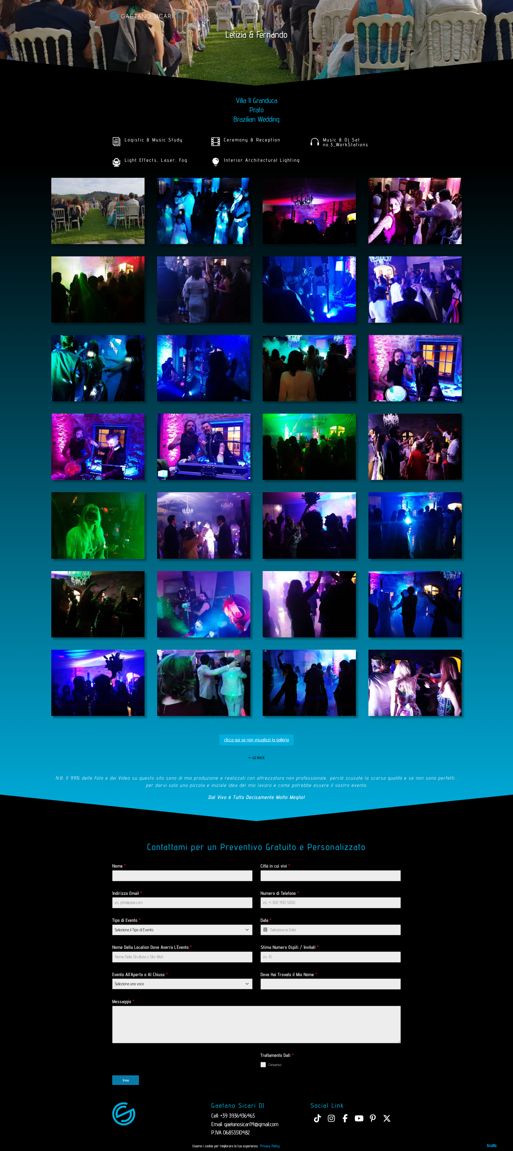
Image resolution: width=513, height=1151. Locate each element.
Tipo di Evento (126, 920)
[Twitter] (387, 1118)
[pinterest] (373, 1118)
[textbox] (177, 930)
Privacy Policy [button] (270, 1146)
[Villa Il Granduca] (98, 244)
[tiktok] (317, 1118)
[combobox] (182, 930)
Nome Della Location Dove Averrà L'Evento (152, 947)
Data (266, 920)
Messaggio (123, 1001)
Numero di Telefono (280, 893)
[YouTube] (359, 1118)
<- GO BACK (256, 758)
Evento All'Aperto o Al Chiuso (140, 974)
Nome (119, 866)
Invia (126, 1080)
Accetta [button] (491, 1145)
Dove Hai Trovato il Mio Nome (289, 974)
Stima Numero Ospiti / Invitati (290, 947)
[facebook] (345, 1118)
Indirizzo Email (127, 893)
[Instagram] (331, 1118)
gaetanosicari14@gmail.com (251, 1124)
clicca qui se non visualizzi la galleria (256, 739)
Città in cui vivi (275, 866)
